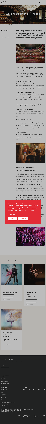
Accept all (23, 218)
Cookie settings (12, 214)
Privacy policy (12, 212)
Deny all (13, 218)
